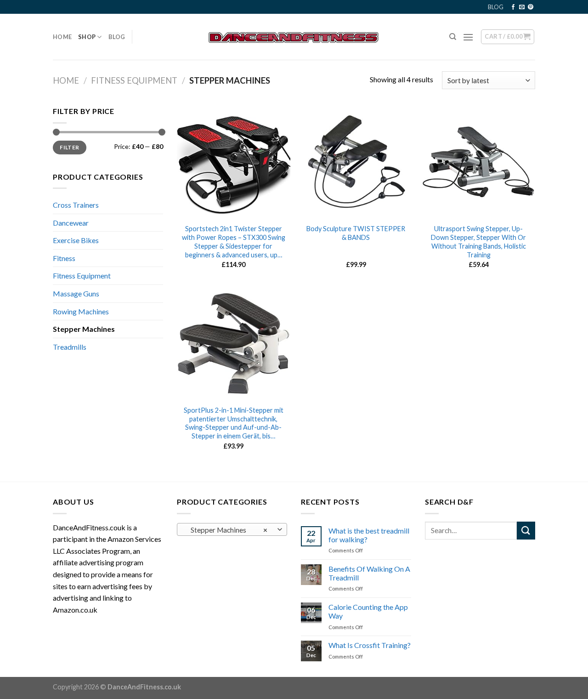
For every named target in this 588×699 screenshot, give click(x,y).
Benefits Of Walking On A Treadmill (369, 573)
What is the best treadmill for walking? (368, 535)
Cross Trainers (76, 204)
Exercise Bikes (76, 240)
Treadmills (69, 346)
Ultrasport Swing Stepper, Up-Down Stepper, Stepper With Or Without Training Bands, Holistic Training (478, 241)
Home (62, 36)
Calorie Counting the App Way (368, 611)
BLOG (495, 7)
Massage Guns (76, 293)
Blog (116, 36)
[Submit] (526, 531)
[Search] (452, 36)
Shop (87, 36)
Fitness (64, 258)
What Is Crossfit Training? (369, 645)
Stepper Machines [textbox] (227, 530)
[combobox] (232, 529)
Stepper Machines (84, 328)
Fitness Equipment (134, 80)
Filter (69, 147)
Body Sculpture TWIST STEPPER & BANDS (355, 233)
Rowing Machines (81, 311)
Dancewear (71, 222)
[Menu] (468, 37)
